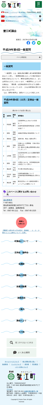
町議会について (21, 241)
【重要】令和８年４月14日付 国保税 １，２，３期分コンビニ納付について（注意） (20, 231)
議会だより (21, 320)
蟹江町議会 (22, 12)
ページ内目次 (21, 57)
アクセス (10, 389)
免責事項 (5, 364)
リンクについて (16, 364)
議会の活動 (21, 275)
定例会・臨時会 (21, 252)
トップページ (13, 12)
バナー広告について (21, 367)
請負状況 (21, 298)
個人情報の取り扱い (28, 361)
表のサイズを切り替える (21, 110)
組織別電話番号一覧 (31, 391)
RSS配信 (35, 364)
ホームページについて (12, 361)
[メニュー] (38, 4)
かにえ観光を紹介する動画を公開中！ (17, 16)
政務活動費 (21, 286)
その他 (21, 332)
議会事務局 (7, 200)
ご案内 (21, 309)
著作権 (27, 364)
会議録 (21, 264)
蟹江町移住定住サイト (12, 21)
